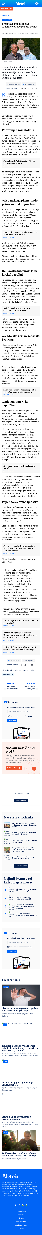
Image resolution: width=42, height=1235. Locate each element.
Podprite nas (5, 9)
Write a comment (21, 801)
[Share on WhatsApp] (36, 88)
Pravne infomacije (21, 1221)
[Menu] (7, 3)
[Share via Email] (32, 88)
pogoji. (30, 716)
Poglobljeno (5, 15)
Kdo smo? (21, 1218)
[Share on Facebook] (22, 88)
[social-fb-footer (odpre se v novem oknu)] (19, 1205)
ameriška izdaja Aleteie (18, 611)
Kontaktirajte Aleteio (21, 1225)
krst (5, 1025)
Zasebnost (21, 1228)
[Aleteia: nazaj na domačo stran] (21, 3)
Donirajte (21, 1214)
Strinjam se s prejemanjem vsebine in (20, 716)
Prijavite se (12, 720)
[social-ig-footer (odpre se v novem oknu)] (26, 1205)
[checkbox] (7, 716)
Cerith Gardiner (23, 33)
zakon (5, 1061)
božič (5, 1132)
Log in (27, 793)
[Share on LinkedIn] (25, 88)
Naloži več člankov (21, 866)
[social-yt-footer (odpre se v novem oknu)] (15, 1205)
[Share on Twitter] (29, 88)
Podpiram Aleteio (12, 768)
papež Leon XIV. (8, 674)
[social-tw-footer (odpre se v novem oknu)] (23, 1205)
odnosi (6, 987)
